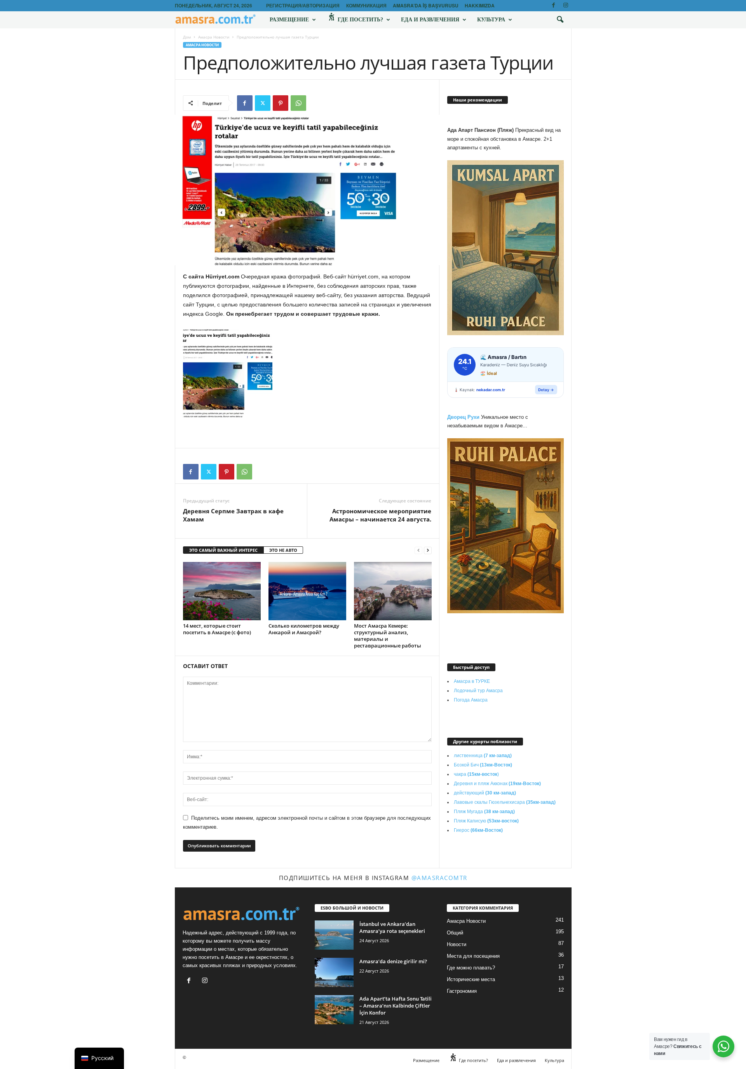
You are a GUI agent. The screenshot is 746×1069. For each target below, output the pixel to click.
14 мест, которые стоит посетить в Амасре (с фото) (217, 629)
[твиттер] (262, 103)
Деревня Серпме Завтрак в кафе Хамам (233, 515)
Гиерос (478, 830)
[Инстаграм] (565, 5)
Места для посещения (473, 956)
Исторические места (471, 979)
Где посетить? (359, 20)
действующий (485, 793)
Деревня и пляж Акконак (497, 783)
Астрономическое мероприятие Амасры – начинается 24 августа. (380, 515)
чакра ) (476, 774)
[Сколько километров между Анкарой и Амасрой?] (307, 591)
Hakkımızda (480, 5)
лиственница (483, 755)
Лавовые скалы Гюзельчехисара (505, 802)
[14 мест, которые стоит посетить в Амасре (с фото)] (222, 591)
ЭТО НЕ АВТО (283, 550)
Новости (456, 944)
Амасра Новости (213, 37)
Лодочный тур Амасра (478, 690)
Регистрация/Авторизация (303, 5)
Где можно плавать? (471, 968)
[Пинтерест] (280, 103)
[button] (559, 19)
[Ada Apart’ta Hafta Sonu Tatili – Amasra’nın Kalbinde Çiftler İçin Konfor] (334, 1009)
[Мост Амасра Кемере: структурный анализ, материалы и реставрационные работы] (393, 591)
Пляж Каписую (486, 821)
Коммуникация (366, 5)
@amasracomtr (439, 878)
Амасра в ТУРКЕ (472, 681)
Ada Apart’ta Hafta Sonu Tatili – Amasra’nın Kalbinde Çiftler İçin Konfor (395, 1005)
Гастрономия (462, 991)
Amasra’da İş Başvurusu (425, 5)
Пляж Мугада (484, 811)
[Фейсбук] (553, 5)
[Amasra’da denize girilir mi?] (334, 972)
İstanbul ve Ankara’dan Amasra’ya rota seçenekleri (392, 927)
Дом (187, 37)
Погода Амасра (471, 700)
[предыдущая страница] (418, 550)
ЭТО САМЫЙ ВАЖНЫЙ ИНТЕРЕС (223, 550)
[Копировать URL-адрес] (316, 103)
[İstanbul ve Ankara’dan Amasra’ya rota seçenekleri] (334, 935)
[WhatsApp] (298, 103)
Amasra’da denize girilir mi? (393, 961)
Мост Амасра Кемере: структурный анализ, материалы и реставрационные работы (387, 635)
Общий (455, 933)
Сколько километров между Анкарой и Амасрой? (303, 629)
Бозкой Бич (483, 765)
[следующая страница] (428, 550)
